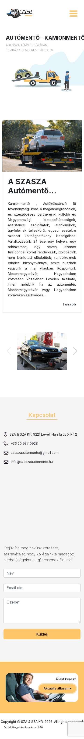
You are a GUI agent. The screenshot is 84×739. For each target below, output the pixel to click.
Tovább (69, 304)
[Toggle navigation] (73, 13)
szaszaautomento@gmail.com (35, 453)
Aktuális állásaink (57, 688)
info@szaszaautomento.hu (32, 462)
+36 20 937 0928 (24, 443)
